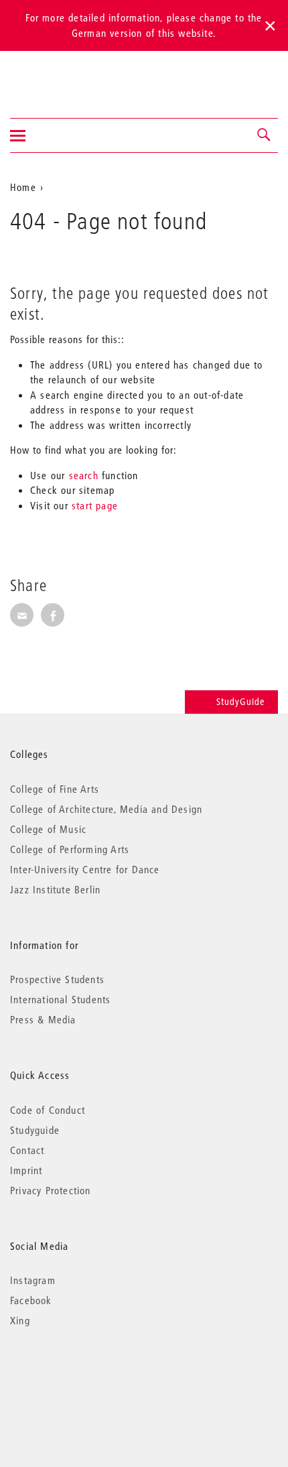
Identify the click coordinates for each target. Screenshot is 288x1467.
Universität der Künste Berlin (62, 75)
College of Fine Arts (54, 788)
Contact (27, 1150)
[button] (264, 135)
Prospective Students (57, 979)
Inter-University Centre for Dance (85, 869)
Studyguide (35, 1130)
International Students (60, 999)
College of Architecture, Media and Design (106, 809)
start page (95, 505)
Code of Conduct (47, 1110)
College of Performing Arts (69, 849)
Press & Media (43, 1019)
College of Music (48, 829)
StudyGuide (240, 702)
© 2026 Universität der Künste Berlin (80, 1377)
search (83, 475)
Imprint (26, 1170)
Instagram (33, 1280)
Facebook (31, 1300)
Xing (20, 1320)
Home (23, 187)
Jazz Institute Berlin (55, 889)
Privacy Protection (50, 1190)
